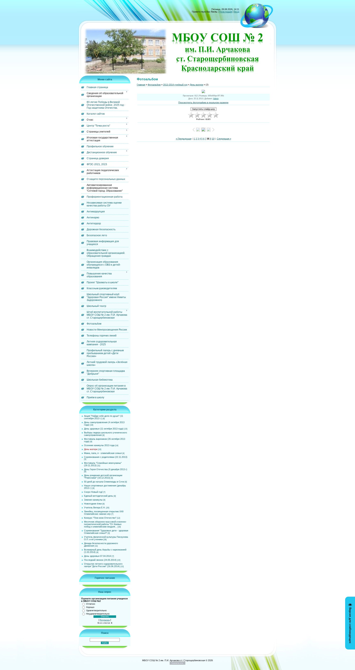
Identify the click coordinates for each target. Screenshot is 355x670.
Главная (141, 84)
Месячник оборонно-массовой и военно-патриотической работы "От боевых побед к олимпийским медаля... (105, 524)
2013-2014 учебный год (175, 84)
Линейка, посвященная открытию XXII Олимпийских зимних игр (103, 512)
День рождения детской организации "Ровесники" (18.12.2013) (103, 476)
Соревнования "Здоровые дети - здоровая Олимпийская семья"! (106, 531)
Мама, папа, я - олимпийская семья (103, 453)
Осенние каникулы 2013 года (99, 445)
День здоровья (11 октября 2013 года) (103, 428)
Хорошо (90, 607)
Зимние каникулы (93, 499)
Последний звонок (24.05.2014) (100, 560)
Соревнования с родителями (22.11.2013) (105, 457)
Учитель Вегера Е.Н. (94, 507)
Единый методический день (98, 496)
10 (213, 138)
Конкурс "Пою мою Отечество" (100, 518)
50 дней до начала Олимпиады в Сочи (104, 481)
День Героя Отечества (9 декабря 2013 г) (105, 469)
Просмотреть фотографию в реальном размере (203, 102)
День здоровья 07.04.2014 (97, 556)
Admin (216, 99)
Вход (236, 11)
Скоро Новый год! (93, 492)
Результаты (105, 620)
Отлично (90, 604)
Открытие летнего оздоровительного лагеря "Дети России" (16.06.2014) (103, 565)
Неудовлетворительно (97, 613)
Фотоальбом (154, 84)
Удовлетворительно (96, 610)
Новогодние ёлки (93, 503)
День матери (90, 449)
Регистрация (225, 11)
